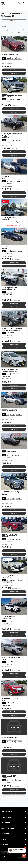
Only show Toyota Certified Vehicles (17, 30)
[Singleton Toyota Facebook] (2, 857)
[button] (25, 8)
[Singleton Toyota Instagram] (4, 857)
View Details (14, 73)
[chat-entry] (24, 856)
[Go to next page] (17, 801)
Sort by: (12, 32)
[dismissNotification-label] (25, 848)
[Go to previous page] (11, 801)
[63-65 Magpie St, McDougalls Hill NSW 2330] (6, 8)
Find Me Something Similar (14, 225)
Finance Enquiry (14, 70)
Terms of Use (6, 853)
